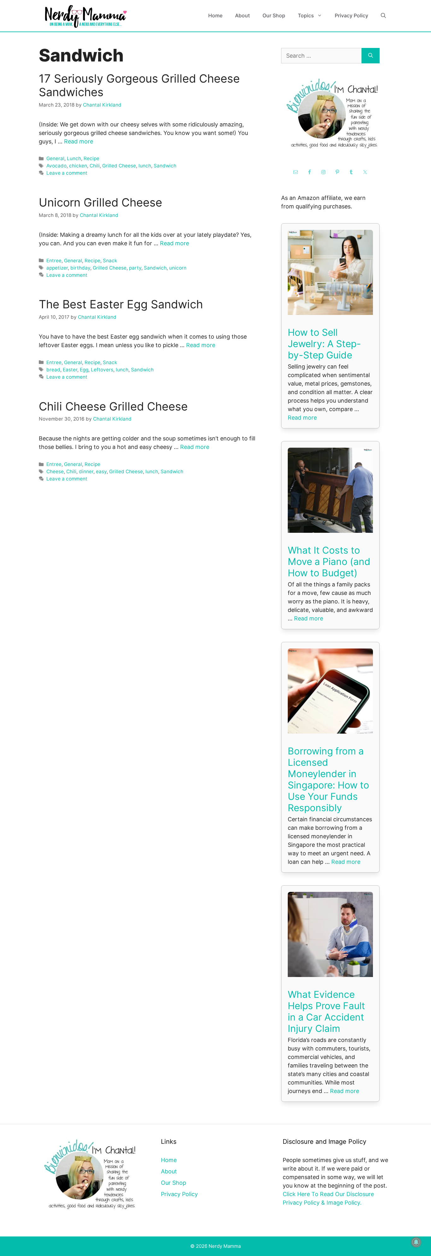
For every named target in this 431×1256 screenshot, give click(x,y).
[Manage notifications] (416, 1242)
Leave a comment (66, 173)
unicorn (177, 268)
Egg (84, 370)
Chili (95, 166)
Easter (70, 370)
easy (101, 471)
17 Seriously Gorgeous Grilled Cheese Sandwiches (139, 85)
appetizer (57, 268)
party (135, 268)
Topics (306, 15)
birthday (80, 268)
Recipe (91, 158)
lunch (145, 166)
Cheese (55, 471)
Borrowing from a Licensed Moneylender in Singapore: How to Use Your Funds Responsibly (328, 779)
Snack (110, 261)
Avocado (56, 166)
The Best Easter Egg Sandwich (121, 304)
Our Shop (274, 15)
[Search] (371, 55)
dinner (86, 471)
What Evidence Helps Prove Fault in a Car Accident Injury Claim (326, 1011)
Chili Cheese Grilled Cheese (113, 406)
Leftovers (102, 370)
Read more (78, 141)
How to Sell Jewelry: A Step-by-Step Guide (324, 344)
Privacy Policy (351, 15)
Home (215, 15)
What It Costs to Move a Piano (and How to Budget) (329, 561)
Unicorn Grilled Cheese (100, 202)
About (242, 15)
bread (53, 370)
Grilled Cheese (119, 166)
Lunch (74, 158)
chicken (78, 166)
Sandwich (165, 166)
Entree (54, 261)
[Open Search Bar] (383, 16)
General (55, 158)
